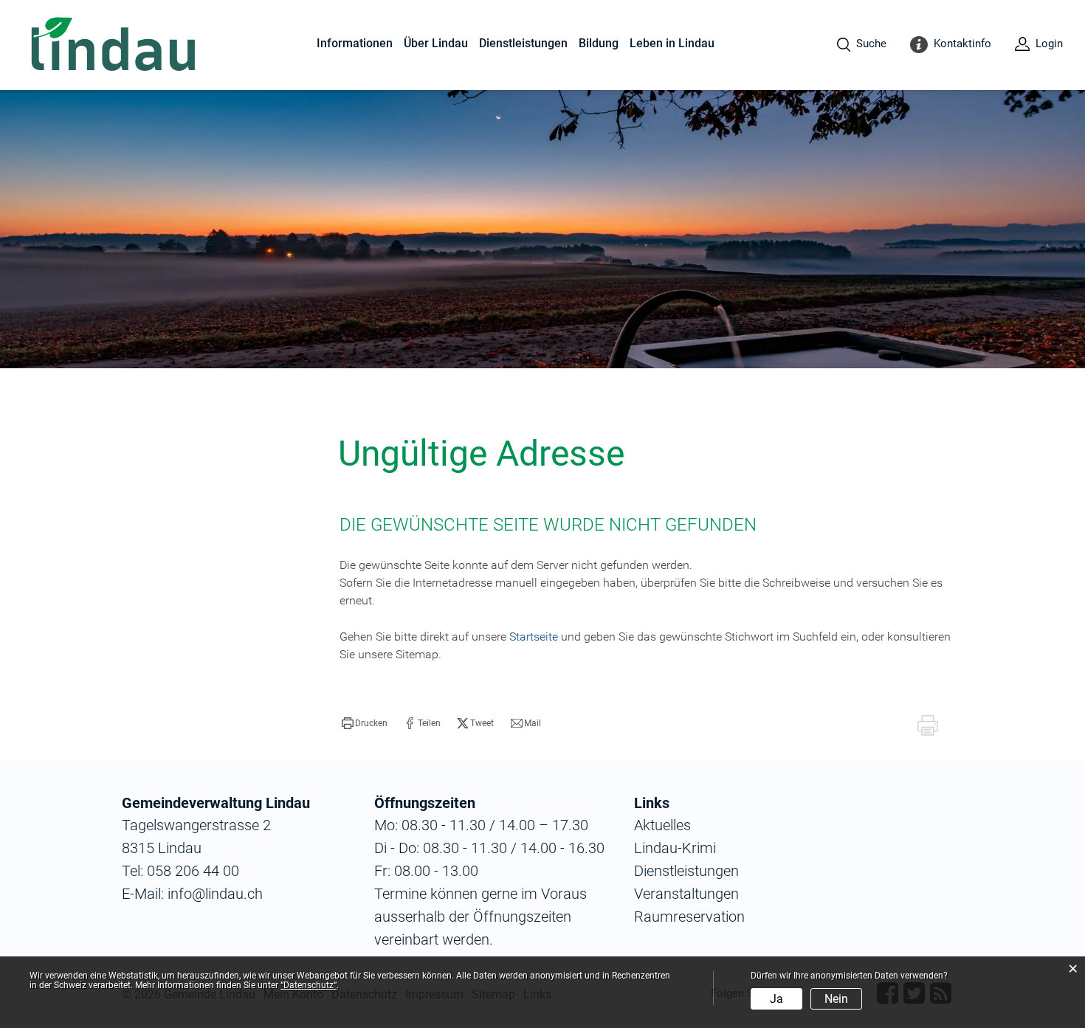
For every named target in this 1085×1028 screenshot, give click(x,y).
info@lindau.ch (213, 894)
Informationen (355, 43)
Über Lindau (436, 43)
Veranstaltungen (686, 894)
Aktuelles (662, 825)
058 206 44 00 (193, 871)
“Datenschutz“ (308, 985)
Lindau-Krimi (675, 848)
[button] (365, 723)
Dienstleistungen (523, 43)
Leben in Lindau (672, 43)
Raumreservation (689, 916)
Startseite (533, 636)
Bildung (599, 43)
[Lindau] (113, 45)
